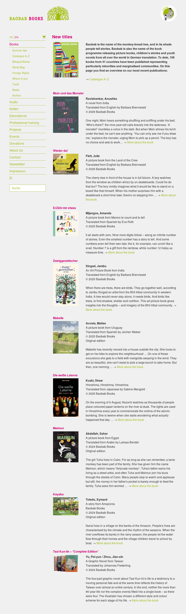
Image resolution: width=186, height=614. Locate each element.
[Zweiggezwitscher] (65, 284)
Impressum (17, 170)
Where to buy (20, 78)
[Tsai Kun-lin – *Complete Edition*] (65, 563)
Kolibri (13, 108)
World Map (18, 67)
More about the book (140, 142)
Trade (15, 84)
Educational (18, 115)
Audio (13, 101)
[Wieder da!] (65, 164)
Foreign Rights (20, 73)
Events (14, 136)
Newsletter (17, 164)
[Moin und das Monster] (65, 114)
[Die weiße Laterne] (65, 397)
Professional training (24, 122)
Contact (15, 157)
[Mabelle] (65, 337)
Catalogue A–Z (21, 56)
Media (15, 90)
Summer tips (19, 50)
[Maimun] (65, 446)
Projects (15, 129)
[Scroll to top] (178, 606)
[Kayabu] (65, 506)
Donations (16, 143)
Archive (16, 95)
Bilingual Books (21, 61)
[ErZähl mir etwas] (65, 223)
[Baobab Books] (39, 13)
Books (14, 44)
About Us (16, 150)
